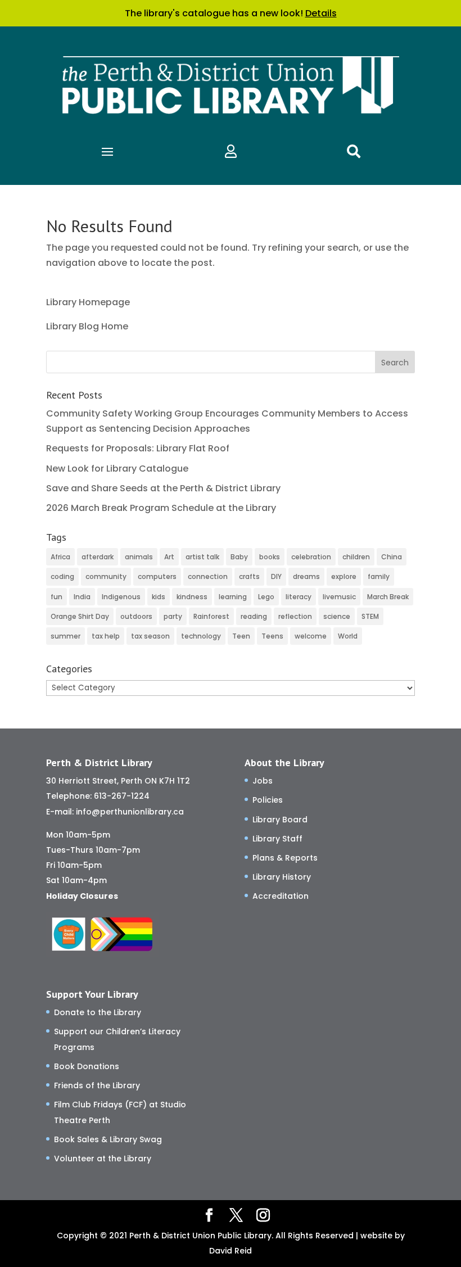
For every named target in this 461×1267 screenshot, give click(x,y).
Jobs (262, 780)
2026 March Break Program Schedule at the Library (161, 507)
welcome (311, 636)
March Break (388, 596)
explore (343, 576)
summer (65, 636)
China (391, 557)
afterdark (98, 557)
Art (169, 557)
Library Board (280, 819)
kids (158, 596)
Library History (281, 877)
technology (201, 636)
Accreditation (280, 896)
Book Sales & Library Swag (108, 1139)
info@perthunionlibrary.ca (130, 811)
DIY (276, 576)
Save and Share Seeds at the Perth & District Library (163, 488)
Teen (241, 636)
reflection (295, 616)
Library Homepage (88, 302)
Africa (60, 557)
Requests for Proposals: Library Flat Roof (137, 448)
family (379, 576)
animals (139, 557)
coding (62, 576)
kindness (192, 596)
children (356, 557)
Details (321, 13)
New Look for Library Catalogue (117, 468)
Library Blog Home (87, 326)
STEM (370, 616)
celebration (311, 557)
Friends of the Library (97, 1085)
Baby (239, 557)
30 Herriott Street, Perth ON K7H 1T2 (118, 780)
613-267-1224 (122, 796)
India (82, 596)
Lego (266, 596)
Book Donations (86, 1066)
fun (56, 596)
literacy (298, 596)
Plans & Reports (285, 857)
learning (233, 596)
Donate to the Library (97, 1012)
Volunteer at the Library (102, 1158)
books (269, 557)
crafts (249, 576)
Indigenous (121, 596)
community (105, 576)
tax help (106, 636)
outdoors (136, 616)
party (173, 616)
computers (157, 576)
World (348, 636)
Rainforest (211, 616)
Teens (272, 636)
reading (254, 616)
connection (208, 576)
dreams (306, 576)
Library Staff (277, 838)
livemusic (339, 596)
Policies (267, 800)
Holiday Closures (82, 896)
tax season (150, 636)
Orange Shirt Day (80, 616)
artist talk (202, 557)
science (336, 616)
